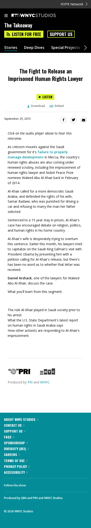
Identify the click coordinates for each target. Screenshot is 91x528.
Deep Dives (34, 47)
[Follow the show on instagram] (59, 484)
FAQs (7, 436)
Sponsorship (14, 442)
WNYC (45, 382)
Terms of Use (14, 460)
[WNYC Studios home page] (39, 16)
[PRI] (20, 373)
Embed (59, 106)
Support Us (61, 34)
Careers (10, 454)
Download (38, 106)
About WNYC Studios (19, 419)
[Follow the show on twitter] (47, 484)
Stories (10, 47)
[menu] (6, 16)
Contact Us (13, 425)
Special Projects (65, 47)
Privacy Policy (15, 466)
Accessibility (14, 472)
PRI (30, 382)
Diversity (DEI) (15, 448)
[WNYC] (47, 373)
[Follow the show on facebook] (34, 484)
